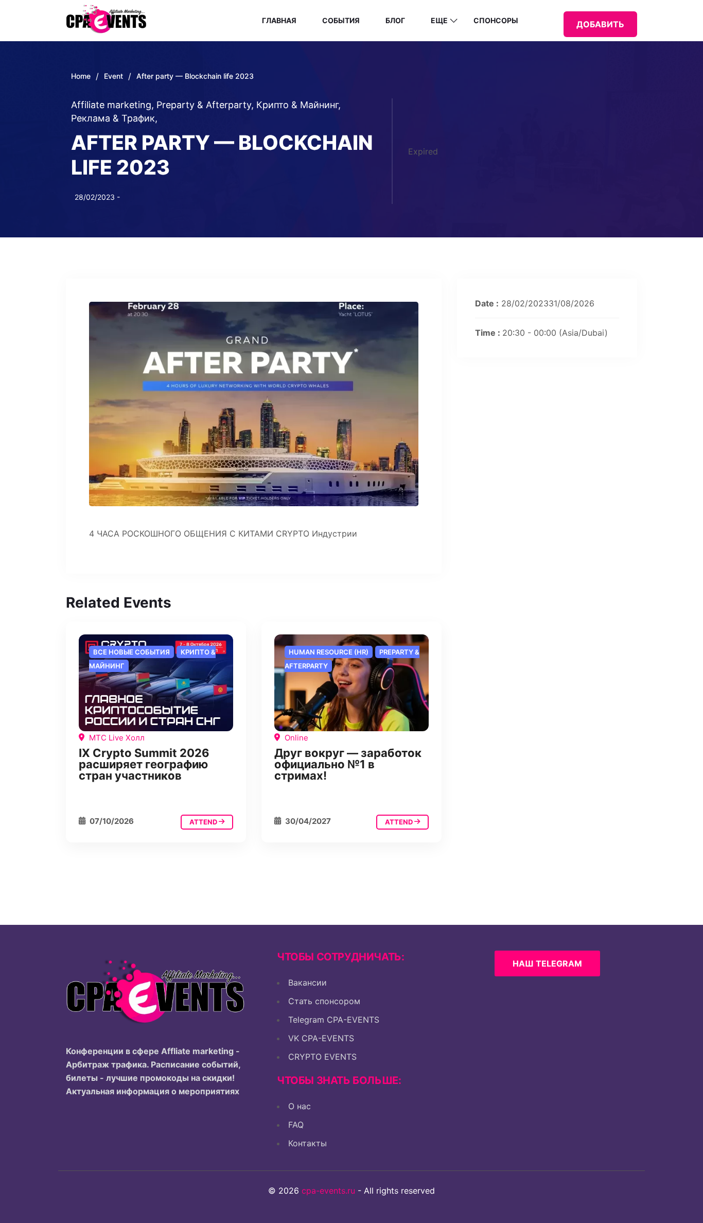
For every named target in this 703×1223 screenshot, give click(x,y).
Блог (395, 20)
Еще (439, 20)
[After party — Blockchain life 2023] (156, 682)
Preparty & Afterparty (205, 104)
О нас (299, 1106)
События (341, 20)
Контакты (307, 1143)
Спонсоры (495, 20)
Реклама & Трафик (114, 118)
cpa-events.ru (328, 1190)
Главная (279, 20)
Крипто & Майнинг (298, 104)
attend (204, 822)
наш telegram (547, 963)
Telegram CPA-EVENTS (333, 1019)
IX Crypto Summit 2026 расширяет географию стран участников (144, 764)
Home (81, 76)
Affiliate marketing (112, 104)
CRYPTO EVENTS (322, 1057)
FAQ (296, 1124)
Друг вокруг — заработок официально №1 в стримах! (347, 764)
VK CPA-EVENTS (321, 1038)
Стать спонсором (324, 1001)
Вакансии (307, 982)
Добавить (600, 24)
